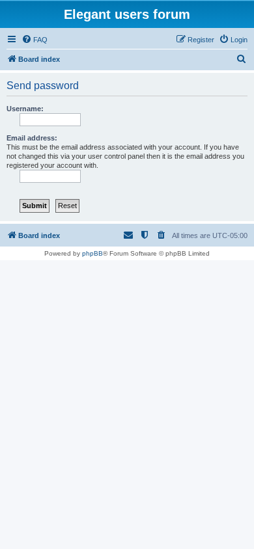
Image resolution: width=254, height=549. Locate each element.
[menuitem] (34, 39)
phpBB (92, 253)
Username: (25, 109)
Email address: (32, 138)
